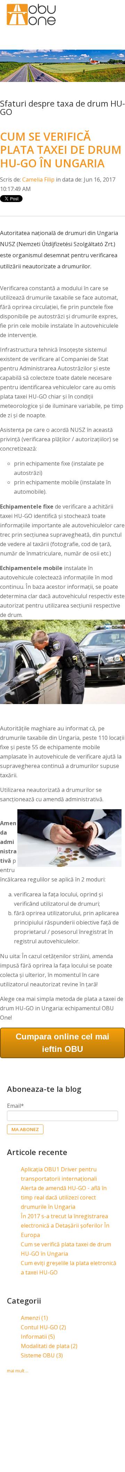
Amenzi (34, 1318)
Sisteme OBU (42, 1355)
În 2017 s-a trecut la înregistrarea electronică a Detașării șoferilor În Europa (65, 1225)
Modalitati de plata (49, 1346)
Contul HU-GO (43, 1327)
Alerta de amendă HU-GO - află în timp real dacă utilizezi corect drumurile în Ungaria (64, 1197)
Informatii (38, 1336)
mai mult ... (17, 1371)
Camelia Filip (38, 179)
